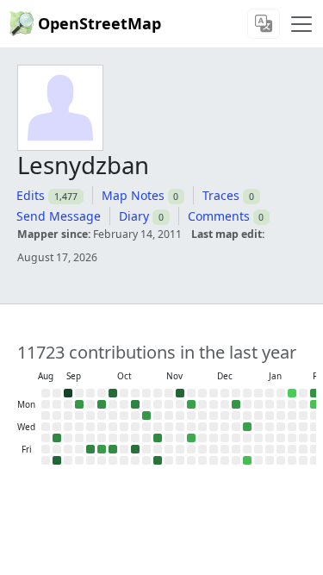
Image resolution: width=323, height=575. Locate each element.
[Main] (301, 24)
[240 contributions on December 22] (236, 404)
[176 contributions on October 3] (101, 449)
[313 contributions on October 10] (113, 449)
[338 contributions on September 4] (57, 438)
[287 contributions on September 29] (101, 404)
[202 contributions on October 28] (146, 415)
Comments (219, 216)
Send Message (58, 216)
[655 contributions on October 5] (113, 393)
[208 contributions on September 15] (79, 404)
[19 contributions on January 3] (247, 460)
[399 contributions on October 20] (135, 404)
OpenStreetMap (99, 23)
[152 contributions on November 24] (191, 404)
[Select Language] (263, 24)
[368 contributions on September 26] (90, 449)
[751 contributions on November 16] (180, 393)
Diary (134, 216)
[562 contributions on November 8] (157, 460)
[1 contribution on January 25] (292, 393)
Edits (30, 195)
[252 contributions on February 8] (314, 393)
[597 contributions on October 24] (135, 449)
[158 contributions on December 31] (247, 426)
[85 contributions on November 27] (191, 438)
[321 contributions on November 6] (157, 438)
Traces (220, 195)
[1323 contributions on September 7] (68, 393)
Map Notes (133, 195)
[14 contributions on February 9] (314, 404)
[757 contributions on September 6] (57, 460)
